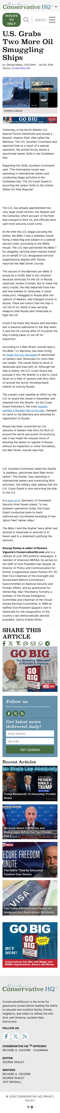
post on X (14, 500)
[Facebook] (9, 713)
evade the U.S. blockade (21, 354)
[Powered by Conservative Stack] (31, 1107)
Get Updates (30, 750)
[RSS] (22, 713)
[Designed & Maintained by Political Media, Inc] (28, 1107)
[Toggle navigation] (52, 20)
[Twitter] (15, 713)
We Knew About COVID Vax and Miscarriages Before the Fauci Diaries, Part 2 (28, 832)
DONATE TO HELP (11, 19)
